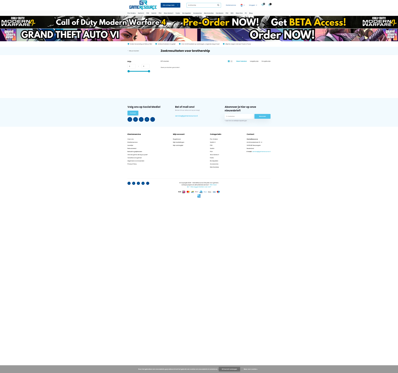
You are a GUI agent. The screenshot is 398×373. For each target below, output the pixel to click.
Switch (153, 13)
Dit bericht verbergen (229, 369)
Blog (250, 13)
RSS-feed (213, 185)
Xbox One (239, 13)
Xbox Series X (168, 13)
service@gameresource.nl (186, 116)
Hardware (219, 13)
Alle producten (134, 51)
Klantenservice (231, 5)
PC (246, 13)
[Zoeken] (218, 5)
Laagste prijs (254, 61)
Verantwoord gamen (134, 158)
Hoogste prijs (266, 61)
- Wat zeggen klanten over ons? (199, 187)
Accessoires (197, 13)
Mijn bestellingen (178, 142)
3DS (232, 13)
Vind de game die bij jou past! (137, 155)
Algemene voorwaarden (135, 161)
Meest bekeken (241, 61)
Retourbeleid (131, 148)
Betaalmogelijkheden (134, 152)
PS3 (227, 13)
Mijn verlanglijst (178, 145)
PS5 (147, 13)
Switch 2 (141, 13)
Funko (178, 13)
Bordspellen (186, 13)
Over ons (130, 139)
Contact (133, 113)
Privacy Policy (132, 164)
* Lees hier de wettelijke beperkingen (236, 121)
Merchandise (209, 13)
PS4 (160, 13)
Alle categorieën (169, 5)
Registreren (177, 139)
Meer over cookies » (251, 369)
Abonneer (262, 116)
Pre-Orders (131, 13)
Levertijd (130, 145)
